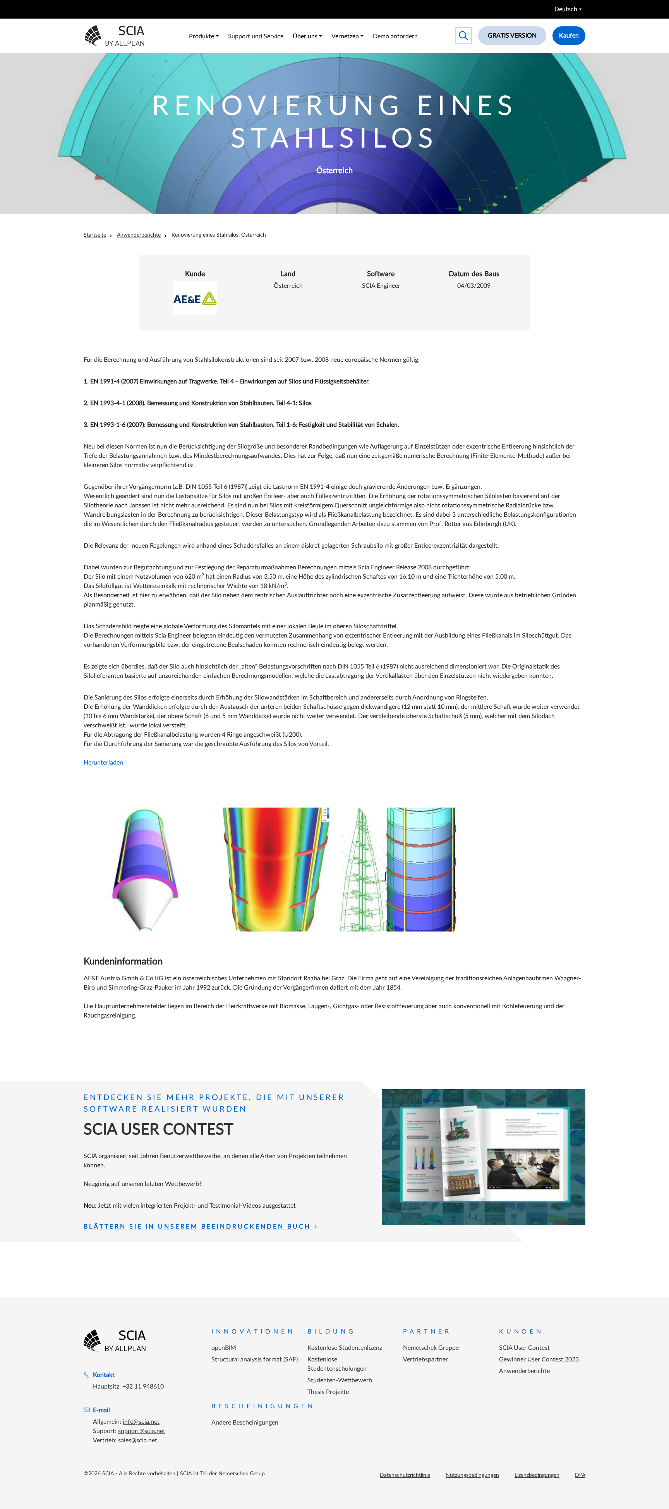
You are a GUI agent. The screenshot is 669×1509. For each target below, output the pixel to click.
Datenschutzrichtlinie (405, 1475)
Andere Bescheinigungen (244, 1423)
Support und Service (255, 36)
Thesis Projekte (328, 1392)
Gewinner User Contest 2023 (539, 1359)
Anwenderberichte (139, 235)
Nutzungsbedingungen (472, 1475)
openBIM (223, 1348)
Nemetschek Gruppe (431, 1348)
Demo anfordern (395, 36)
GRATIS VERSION (512, 36)
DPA (580, 1475)
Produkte (201, 36)
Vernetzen (345, 36)
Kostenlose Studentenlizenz (344, 1348)
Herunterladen (103, 763)
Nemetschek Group (241, 1473)
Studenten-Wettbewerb (339, 1380)
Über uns (305, 36)
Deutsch (565, 9)
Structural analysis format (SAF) (254, 1359)
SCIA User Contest (524, 1348)
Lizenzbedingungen (537, 1475)
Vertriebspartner (425, 1359)
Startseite (95, 235)
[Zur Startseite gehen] (115, 1340)
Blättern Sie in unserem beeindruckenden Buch (197, 1227)
